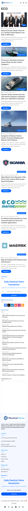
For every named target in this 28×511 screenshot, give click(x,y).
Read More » (6, 44)
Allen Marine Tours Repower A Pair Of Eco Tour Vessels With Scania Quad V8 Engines (13, 179)
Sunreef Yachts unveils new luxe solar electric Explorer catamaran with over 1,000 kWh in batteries (13, 97)
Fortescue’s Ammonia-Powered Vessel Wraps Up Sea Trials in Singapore (12, 62)
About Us (3, 454)
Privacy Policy (4, 459)
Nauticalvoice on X (6, 378)
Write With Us (4, 471)
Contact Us (4, 456)
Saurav (14, 503)
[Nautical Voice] (7, 2)
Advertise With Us (5, 469)
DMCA (2, 461)
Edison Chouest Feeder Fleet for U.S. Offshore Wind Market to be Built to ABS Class (13, 33)
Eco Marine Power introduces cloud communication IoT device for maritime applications (14, 221)
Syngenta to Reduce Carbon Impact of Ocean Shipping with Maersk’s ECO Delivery (12, 138)
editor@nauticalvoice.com (10, 446)
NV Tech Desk (5, 28)
